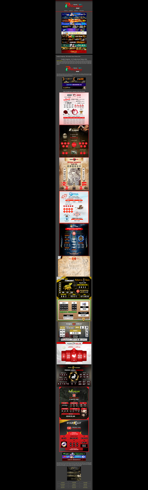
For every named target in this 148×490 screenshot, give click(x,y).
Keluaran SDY (62, 487)
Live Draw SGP (85, 482)
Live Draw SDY (74, 482)
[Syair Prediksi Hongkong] (74, 14)
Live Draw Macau (62, 484)
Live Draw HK (62, 482)
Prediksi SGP (71, 10)
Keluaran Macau (85, 487)
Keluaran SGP (74, 487)
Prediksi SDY (76, 10)
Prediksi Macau (81, 10)
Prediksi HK (65, 10)
